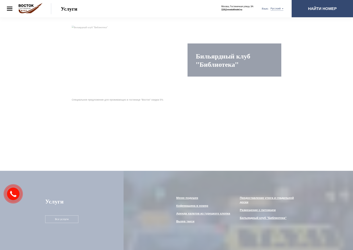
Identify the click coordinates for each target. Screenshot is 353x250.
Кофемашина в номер (192, 205)
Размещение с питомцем (258, 210)
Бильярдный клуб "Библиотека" (263, 217)
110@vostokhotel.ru (231, 9)
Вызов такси (185, 221)
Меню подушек (187, 197)
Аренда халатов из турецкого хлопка (203, 213)
